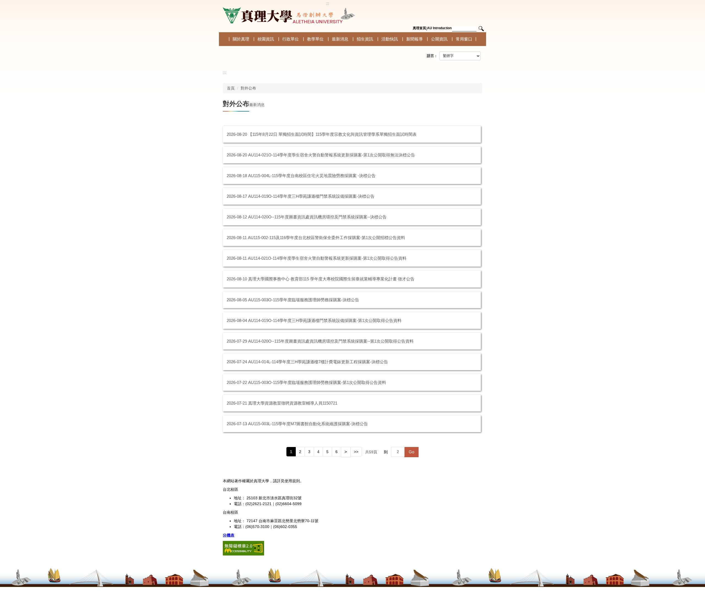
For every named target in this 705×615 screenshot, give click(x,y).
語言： (432, 56)
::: (327, 3)
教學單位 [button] (315, 39)
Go (411, 451)
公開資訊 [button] (439, 39)
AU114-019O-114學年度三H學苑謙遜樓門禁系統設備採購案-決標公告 (311, 196)
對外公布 (248, 88)
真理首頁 (419, 28)
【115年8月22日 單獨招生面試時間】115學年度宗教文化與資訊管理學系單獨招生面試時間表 (332, 134)
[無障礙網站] (243, 548)
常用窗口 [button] (464, 39)
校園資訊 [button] (265, 39)
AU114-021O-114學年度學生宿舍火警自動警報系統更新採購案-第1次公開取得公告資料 (327, 258)
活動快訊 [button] (389, 39)
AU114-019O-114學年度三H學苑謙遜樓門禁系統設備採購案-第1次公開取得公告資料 (325, 320)
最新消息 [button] (340, 39)
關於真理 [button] (241, 39)
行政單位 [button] (290, 39)
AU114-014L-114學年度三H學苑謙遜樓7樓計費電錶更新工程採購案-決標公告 (318, 361)
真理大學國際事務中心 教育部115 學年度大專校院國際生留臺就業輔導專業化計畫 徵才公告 (331, 279)
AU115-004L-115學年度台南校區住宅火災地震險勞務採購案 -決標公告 (312, 175)
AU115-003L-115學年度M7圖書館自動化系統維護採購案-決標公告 (308, 423)
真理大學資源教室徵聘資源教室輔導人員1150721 (292, 403)
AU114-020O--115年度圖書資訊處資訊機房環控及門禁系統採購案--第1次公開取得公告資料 (331, 341)
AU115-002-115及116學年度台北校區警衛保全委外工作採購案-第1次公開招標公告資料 (326, 237)
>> (356, 451)
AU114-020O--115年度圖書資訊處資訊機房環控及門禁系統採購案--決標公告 (317, 217)
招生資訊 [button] (365, 39)
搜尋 (481, 29)
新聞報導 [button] (414, 39)
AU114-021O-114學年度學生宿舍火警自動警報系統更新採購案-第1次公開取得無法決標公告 (331, 155)
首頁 (231, 88)
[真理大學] (288, 15)
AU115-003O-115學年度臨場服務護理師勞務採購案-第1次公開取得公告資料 (317, 382)
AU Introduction (439, 28)
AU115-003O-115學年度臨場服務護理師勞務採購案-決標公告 (303, 299)
